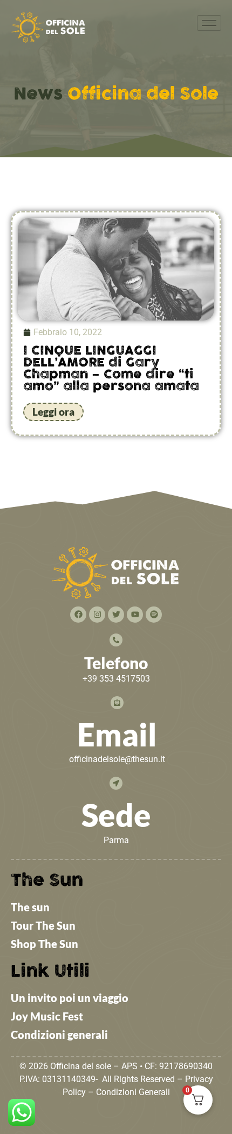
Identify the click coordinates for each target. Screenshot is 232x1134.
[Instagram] (97, 614)
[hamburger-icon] (209, 23)
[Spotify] (154, 614)
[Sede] (116, 783)
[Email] (117, 702)
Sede (116, 814)
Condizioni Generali (133, 1092)
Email (117, 734)
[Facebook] (78, 614)
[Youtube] (135, 614)
